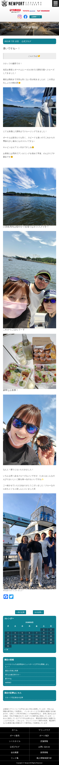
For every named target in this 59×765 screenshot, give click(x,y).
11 (15, 636)
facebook (25, 17)
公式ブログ (26, 41)
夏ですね (8, 679)
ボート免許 (44, 735)
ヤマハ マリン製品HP (15, 11)
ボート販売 (14, 735)
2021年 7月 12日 (11, 41)
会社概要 (15, 752)
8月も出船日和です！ (13, 675)
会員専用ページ (35, 17)
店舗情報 (44, 741)
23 (51, 639)
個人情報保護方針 (44, 758)
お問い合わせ (44, 747)
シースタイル (14, 741)
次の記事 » (38, 612)
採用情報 (44, 752)
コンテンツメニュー (55, 3)
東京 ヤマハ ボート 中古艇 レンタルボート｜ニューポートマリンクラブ (21, 3)
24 (8, 643)
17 (8, 639)
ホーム (15, 730)
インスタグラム (20, 17)
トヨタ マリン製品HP (29, 11)
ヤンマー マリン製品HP (43, 11)
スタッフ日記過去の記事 (14, 697)
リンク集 (15, 758)
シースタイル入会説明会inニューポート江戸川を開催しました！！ (27, 665)
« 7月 (6, 650)
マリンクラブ (44, 730)
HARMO (8, 683)
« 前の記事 (21, 612)
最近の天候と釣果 (11, 671)
